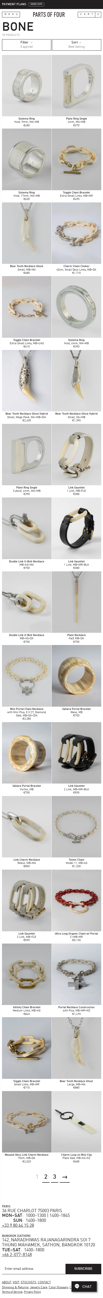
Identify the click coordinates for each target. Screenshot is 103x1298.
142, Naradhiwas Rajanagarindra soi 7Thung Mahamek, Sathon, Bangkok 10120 (48, 1242)
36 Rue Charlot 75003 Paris (32, 1211)
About (6, 1282)
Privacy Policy (32, 1292)
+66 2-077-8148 (17, 1255)
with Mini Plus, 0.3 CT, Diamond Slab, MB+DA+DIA (26, 712)
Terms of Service (12, 1292)
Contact (44, 1282)
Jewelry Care (38, 1287)
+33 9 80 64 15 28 (18, 1225)
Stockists (28, 1282)
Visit (16, 1282)
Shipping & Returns (15, 1287)
